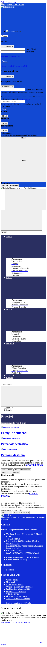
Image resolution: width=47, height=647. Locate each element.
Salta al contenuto (8, 2)
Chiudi (4, 116)
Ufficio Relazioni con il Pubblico (19, 587)
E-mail (28, 89)
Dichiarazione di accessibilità (18, 589)
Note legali (10, 582)
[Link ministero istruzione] (12, 4)
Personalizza (7, 470)
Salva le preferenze (21, 512)
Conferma (14, 185)
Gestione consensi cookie (16, 596)
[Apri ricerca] (25, 199)
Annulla (5, 185)
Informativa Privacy (14, 584)
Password (30, 52)
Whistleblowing (12, 594)
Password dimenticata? (10, 56)
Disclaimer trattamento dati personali (16, 622)
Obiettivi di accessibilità (16, 591)
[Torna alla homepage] (23, 188)
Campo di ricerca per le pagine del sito (17, 382)
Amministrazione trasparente (18, 598)
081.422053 (15, 539)
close (4, 232)
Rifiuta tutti (22, 470)
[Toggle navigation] (21, 220)
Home (8, 408)
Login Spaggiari (24, 99)
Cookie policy (12, 580)
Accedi (4, 36)
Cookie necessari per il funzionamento (17, 503)
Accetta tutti (10, 473)
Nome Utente (31, 49)
